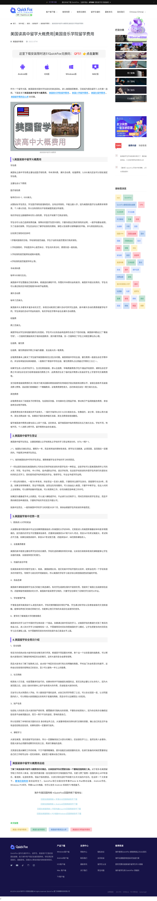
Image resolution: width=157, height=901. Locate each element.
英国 (118, 306)
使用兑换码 (81, 12)
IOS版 (46, 74)
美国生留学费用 (98, 93)
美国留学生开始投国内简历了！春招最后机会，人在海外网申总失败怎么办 (133, 158)
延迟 (139, 241)
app (118, 198)
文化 (134, 248)
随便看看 (143, 145)
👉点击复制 (90, 53)
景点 (140, 262)
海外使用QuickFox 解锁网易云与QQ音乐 (131, 852)
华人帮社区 (134, 892)
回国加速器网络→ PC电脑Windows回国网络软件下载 (59, 813)
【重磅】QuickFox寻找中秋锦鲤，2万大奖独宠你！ (133, 170)
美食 (142, 299)
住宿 (137, 219)
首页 (14, 23)
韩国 (134, 306)
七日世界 (120, 212)
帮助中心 (83, 852)
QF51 (77, 53)
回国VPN (120, 234)
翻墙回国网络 (21, 781)
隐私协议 (101, 852)
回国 (135, 226)
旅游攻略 (120, 262)
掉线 (118, 248)
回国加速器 (132, 234)
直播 (118, 299)
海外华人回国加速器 (26, 891)
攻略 (126, 248)
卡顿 (128, 226)
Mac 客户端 (61, 870)
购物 (126, 306)
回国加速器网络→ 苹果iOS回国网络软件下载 (59, 799)
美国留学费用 (45, 23)
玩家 (128, 291)
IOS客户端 (61, 864)
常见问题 (101, 870)
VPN (141, 205)
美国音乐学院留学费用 (59, 93)
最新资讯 (108, 12)
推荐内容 (132, 145)
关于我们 (83, 870)
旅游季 (136, 255)
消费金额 (120, 277)
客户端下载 (50, 12)
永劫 (118, 270)
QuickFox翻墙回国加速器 (126, 205)
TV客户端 (60, 877)
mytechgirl (143, 892)
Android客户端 (62, 858)
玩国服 (119, 291)
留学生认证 (102, 864)
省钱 (126, 299)
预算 (142, 306)
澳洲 (135, 284)
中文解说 (120, 219)
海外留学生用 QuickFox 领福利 (127, 870)
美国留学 (35, 23)
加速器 (119, 226)
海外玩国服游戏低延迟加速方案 (127, 858)
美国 (28, 23)
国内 (142, 234)
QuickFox (127, 198)
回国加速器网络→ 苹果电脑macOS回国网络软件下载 (59, 809)
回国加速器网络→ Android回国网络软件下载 (59, 804)
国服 (118, 241)
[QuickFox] (26, 10)
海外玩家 (136, 270)
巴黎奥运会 (129, 241)
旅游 (128, 255)
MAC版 (95, 74)
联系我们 (121, 12)
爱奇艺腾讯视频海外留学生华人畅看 (129, 864)
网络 (134, 299)
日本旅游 (131, 262)
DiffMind (126, 892)
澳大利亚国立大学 (123, 284)
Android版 (22, 74)
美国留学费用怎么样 (20, 97)
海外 (126, 270)
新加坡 (119, 255)
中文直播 (131, 212)
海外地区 (21, 23)
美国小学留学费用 (80, 93)
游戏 (129, 277)
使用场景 (66, 12)
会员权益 (101, 858)
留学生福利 (95, 12)
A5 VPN (118, 892)
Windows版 (71, 74)
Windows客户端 (63, 852)
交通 (129, 219)
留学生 (136, 291)
